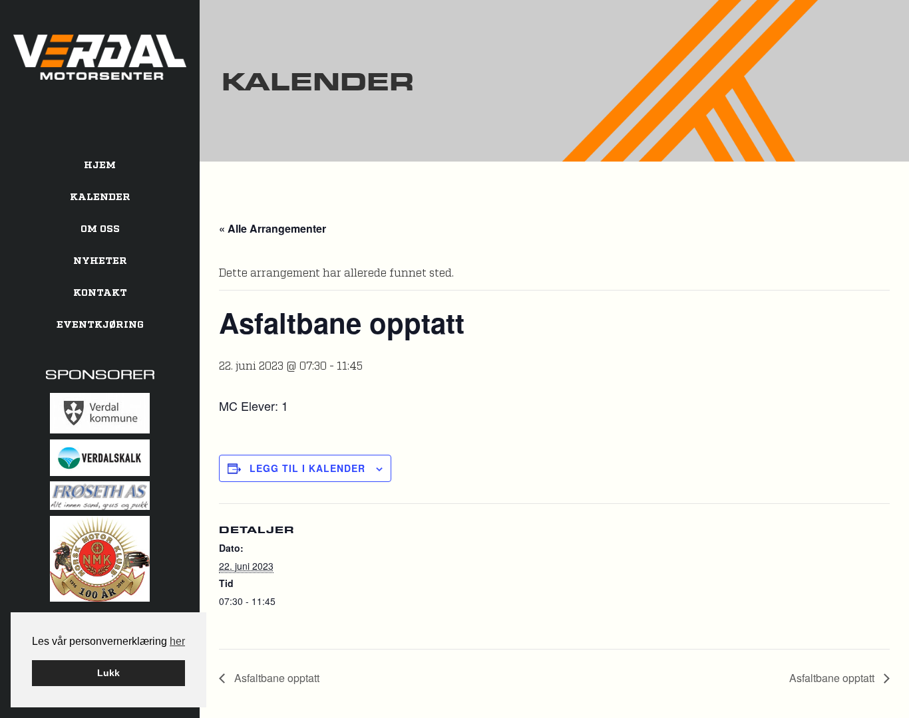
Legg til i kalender (307, 468)
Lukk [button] (108, 672)
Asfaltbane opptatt (275, 677)
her (177, 641)
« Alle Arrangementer (272, 228)
